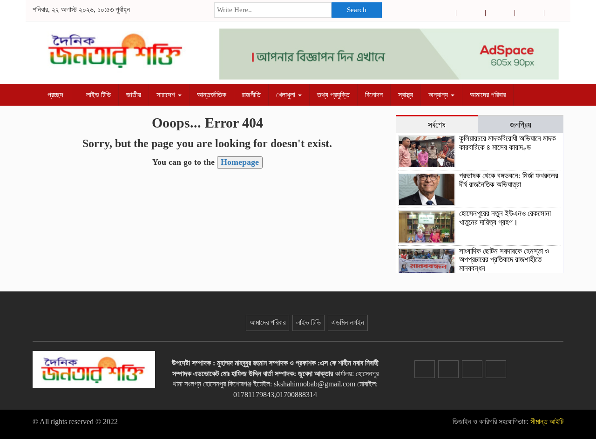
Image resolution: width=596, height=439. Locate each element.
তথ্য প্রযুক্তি (333, 95)
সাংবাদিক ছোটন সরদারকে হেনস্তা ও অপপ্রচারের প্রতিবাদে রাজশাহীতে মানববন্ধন (504, 260)
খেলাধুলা (286, 95)
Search (356, 10)
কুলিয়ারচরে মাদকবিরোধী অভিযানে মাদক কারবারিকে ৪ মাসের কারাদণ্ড (507, 143)
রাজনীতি (251, 95)
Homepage (240, 162)
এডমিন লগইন (348, 322)
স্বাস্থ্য (405, 95)
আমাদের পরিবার (488, 95)
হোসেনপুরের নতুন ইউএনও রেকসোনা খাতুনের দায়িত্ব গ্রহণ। (505, 218)
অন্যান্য (439, 95)
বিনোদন (374, 95)
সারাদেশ (166, 95)
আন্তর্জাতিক (211, 95)
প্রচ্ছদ (54, 95)
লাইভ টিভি (97, 95)
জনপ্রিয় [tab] (520, 124)
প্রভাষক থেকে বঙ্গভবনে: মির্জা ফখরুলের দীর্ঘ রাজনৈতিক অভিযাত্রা (508, 180)
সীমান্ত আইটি (546, 421)
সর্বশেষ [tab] (437, 124)
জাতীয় (133, 95)
